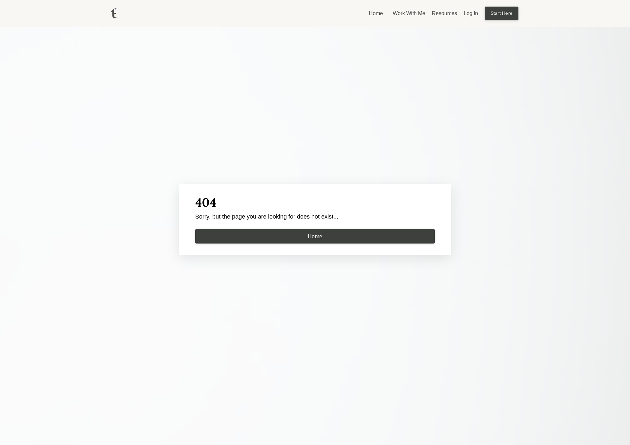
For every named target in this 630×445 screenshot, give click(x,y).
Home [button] (315, 236)
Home (376, 13)
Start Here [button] (502, 13)
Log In (471, 13)
